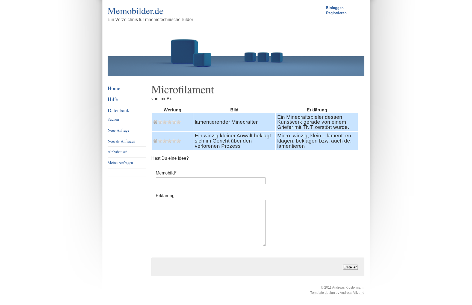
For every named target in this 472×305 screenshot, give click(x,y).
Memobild (166, 173)
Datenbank (118, 110)
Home (114, 88)
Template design (322, 293)
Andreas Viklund (352, 293)
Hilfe (113, 99)
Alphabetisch (118, 151)
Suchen (113, 119)
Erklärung (165, 195)
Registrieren (336, 13)
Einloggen (335, 8)
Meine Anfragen (120, 162)
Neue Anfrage (118, 130)
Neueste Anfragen (121, 141)
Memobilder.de (135, 10)
